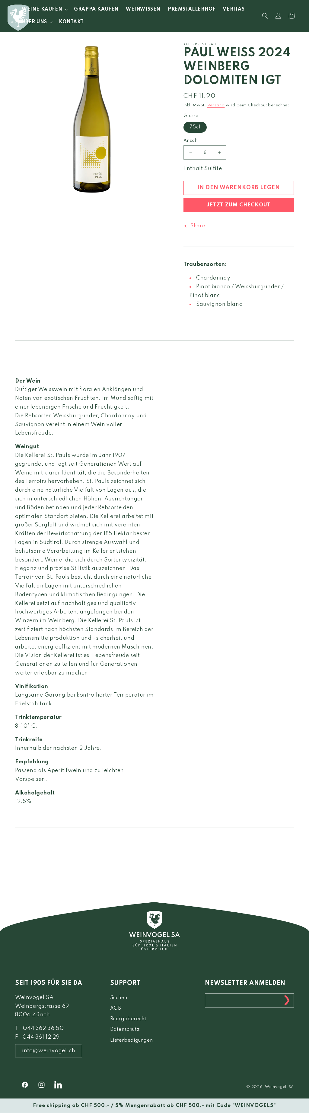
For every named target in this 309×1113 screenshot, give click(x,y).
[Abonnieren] (287, 1000)
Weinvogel (275, 1087)
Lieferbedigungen (131, 1040)
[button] (44, 9)
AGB (115, 1008)
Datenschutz (125, 1029)
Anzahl (190, 140)
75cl (195, 127)
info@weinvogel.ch (48, 1050)
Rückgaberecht (128, 1019)
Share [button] (197, 226)
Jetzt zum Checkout (239, 205)
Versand (216, 105)
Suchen (118, 997)
